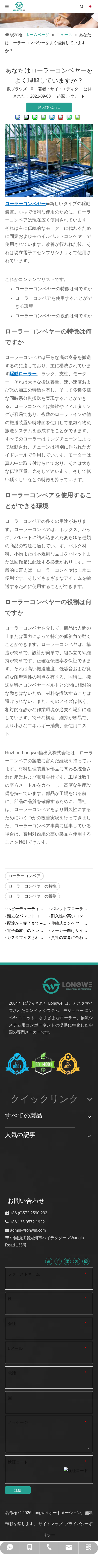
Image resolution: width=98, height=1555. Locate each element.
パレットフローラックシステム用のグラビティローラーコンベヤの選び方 (71, 909)
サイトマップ (50, 1524)
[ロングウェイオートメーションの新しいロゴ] (68, 985)
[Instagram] (85, 1261)
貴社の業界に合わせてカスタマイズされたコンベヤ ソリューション (71, 937)
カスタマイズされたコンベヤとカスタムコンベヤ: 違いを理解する (27, 937)
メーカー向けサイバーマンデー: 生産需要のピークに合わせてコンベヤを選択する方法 (71, 930)
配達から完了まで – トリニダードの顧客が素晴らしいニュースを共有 (27, 923)
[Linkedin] (67, 1261)
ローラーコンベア (24, 876)
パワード (77, 96)
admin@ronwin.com (28, 1230)
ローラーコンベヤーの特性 (32, 886)
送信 (17, 1490)
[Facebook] (58, 1261)
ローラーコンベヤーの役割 (32, 896)
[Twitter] (76, 1261)
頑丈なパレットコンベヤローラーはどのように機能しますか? (27, 916)
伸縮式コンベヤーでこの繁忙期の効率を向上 (71, 923)
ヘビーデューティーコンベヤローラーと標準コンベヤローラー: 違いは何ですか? (27, 909)
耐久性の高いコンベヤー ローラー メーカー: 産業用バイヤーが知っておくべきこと (71, 916)
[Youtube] (48, 1261)
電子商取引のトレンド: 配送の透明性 (27, 930)
